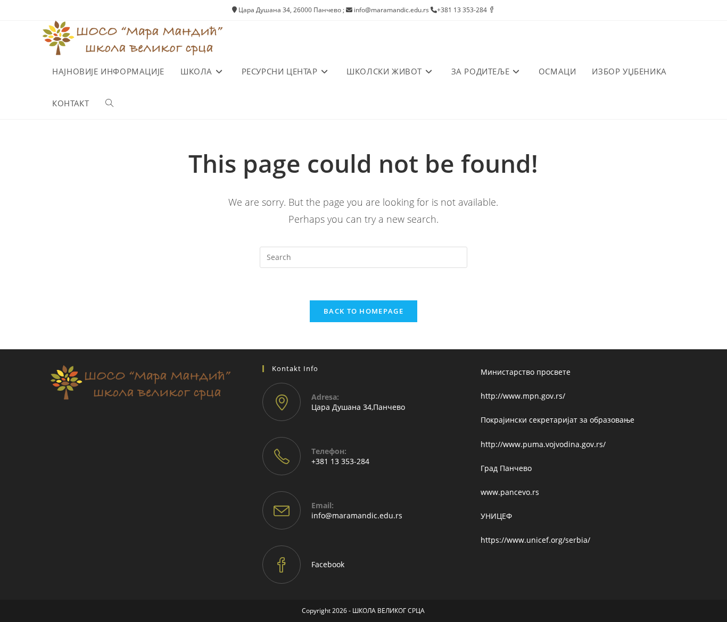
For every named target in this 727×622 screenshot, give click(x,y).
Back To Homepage (363, 311)
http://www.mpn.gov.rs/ (523, 396)
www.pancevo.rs (510, 492)
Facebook (327, 564)
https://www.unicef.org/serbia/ (535, 540)
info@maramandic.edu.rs (356, 515)
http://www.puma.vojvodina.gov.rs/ (543, 444)
